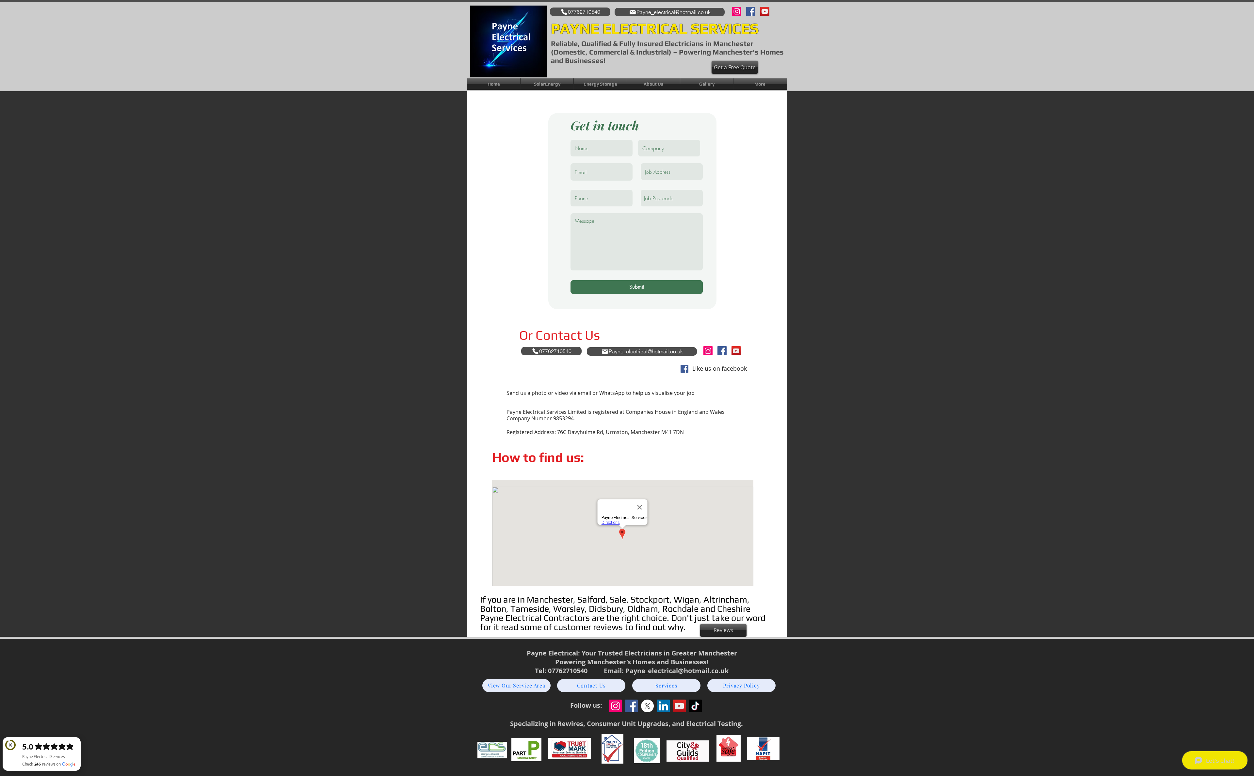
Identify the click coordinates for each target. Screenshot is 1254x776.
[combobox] (672, 198)
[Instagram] (736, 11)
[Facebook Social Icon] (684, 369)
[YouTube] (764, 11)
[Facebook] (750, 11)
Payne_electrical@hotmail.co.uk (677, 670)
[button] (653, 84)
